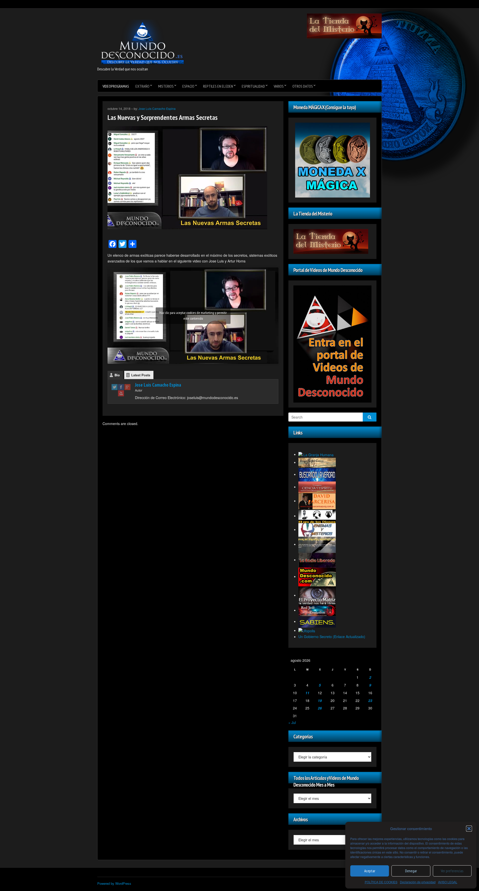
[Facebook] (121, 387)
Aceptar (369, 871)
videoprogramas (116, 86)
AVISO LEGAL (447, 882)
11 (307, 692)
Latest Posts (140, 375)
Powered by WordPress (114, 883)
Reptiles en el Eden (218, 86)
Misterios (166, 86)
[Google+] (127, 387)
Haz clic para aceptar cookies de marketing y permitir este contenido (193, 315)
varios (279, 86)
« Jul (292, 722)
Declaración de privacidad (418, 882)
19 (320, 700)
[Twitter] (115, 387)
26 (320, 707)
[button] (469, 828)
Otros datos (302, 86)
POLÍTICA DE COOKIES (381, 882)
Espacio (188, 86)
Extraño (142, 86)
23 (370, 700)
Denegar (411, 871)
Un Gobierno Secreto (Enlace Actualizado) (331, 636)
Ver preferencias (452, 871)
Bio (117, 375)
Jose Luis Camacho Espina (157, 108)
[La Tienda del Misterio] (344, 25)
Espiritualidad (253, 86)
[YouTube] (121, 393)
